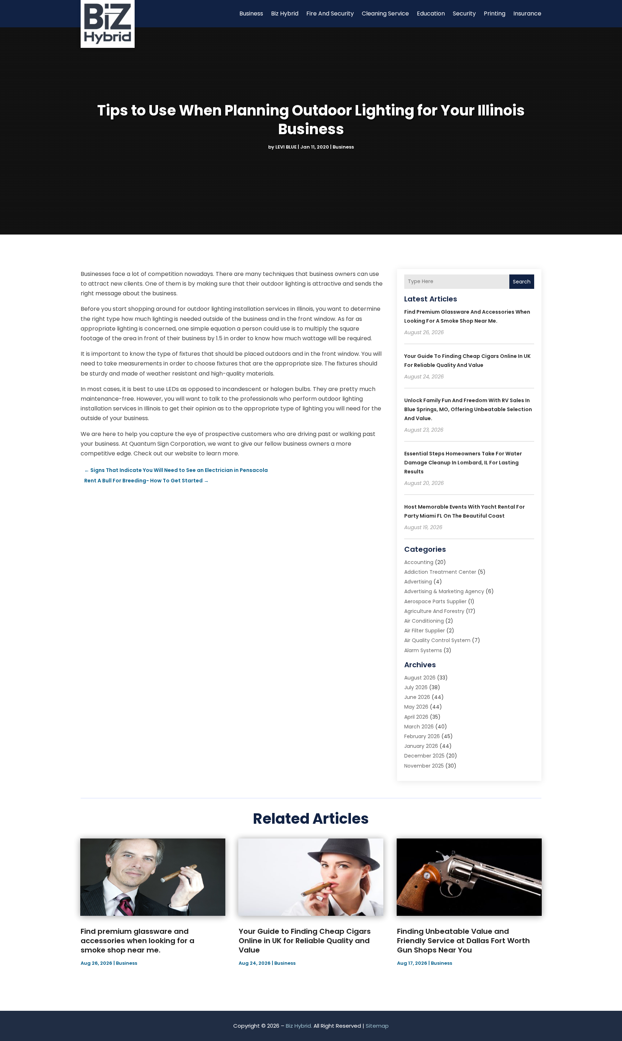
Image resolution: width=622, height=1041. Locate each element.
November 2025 (424, 765)
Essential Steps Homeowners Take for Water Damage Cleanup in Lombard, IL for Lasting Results (463, 462)
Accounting (418, 562)
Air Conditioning (424, 620)
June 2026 (417, 697)
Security (464, 13)
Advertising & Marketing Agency (444, 591)
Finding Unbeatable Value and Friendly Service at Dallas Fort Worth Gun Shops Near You (463, 940)
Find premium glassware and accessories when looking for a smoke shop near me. (137, 940)
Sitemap (377, 1025)
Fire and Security (330, 13)
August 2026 (420, 677)
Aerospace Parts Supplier (435, 601)
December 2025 (424, 755)
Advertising (418, 581)
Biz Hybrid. (299, 1025)
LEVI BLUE (286, 147)
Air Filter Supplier (424, 630)
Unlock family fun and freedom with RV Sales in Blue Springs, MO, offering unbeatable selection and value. (468, 409)
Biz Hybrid (284, 13)
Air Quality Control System (437, 640)
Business (251, 13)
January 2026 (421, 746)
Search (522, 281)
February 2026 (422, 736)
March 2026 (419, 726)
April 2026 (416, 716)
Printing (494, 13)
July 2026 (416, 687)
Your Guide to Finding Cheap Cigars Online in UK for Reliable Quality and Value (305, 940)
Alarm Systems (423, 650)
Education (431, 13)
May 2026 (416, 706)
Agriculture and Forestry (434, 611)
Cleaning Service (385, 13)
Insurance (527, 13)
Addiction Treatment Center (440, 572)
